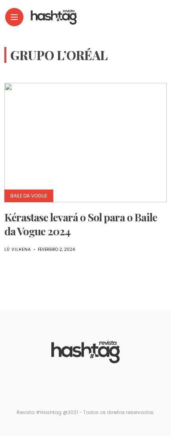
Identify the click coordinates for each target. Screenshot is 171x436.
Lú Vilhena (17, 249)
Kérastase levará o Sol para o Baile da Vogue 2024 (80, 224)
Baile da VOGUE (28, 195)
